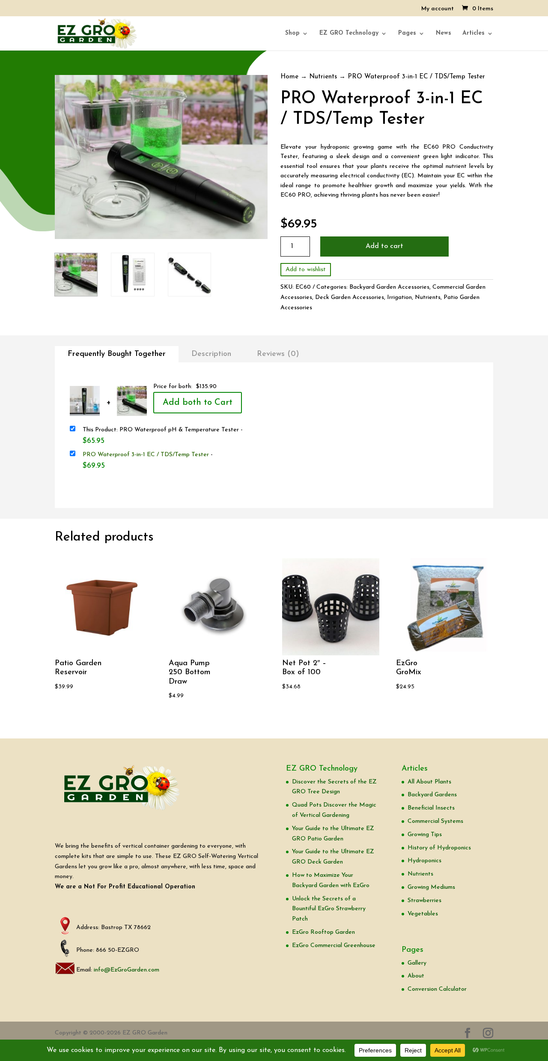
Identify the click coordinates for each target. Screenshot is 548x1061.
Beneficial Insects (431, 808)
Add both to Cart (197, 402)
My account (437, 9)
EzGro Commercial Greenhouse (333, 945)
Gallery (417, 963)
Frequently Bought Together (117, 354)
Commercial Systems (435, 821)
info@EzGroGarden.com (126, 970)
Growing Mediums (431, 887)
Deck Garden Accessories (349, 297)
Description (211, 354)
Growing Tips (425, 834)
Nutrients (323, 77)
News (443, 33)
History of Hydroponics (439, 848)
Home (289, 77)
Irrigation (399, 297)
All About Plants (429, 782)
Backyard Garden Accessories (389, 287)
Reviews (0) (278, 354)
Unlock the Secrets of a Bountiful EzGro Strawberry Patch (329, 909)
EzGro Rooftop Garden (323, 932)
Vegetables (423, 914)
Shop (292, 33)
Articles (473, 33)
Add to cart (384, 246)
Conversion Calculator (437, 989)
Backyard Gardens (432, 795)
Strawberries (424, 900)
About (416, 976)
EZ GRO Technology (348, 33)
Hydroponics (424, 861)
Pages (407, 33)
